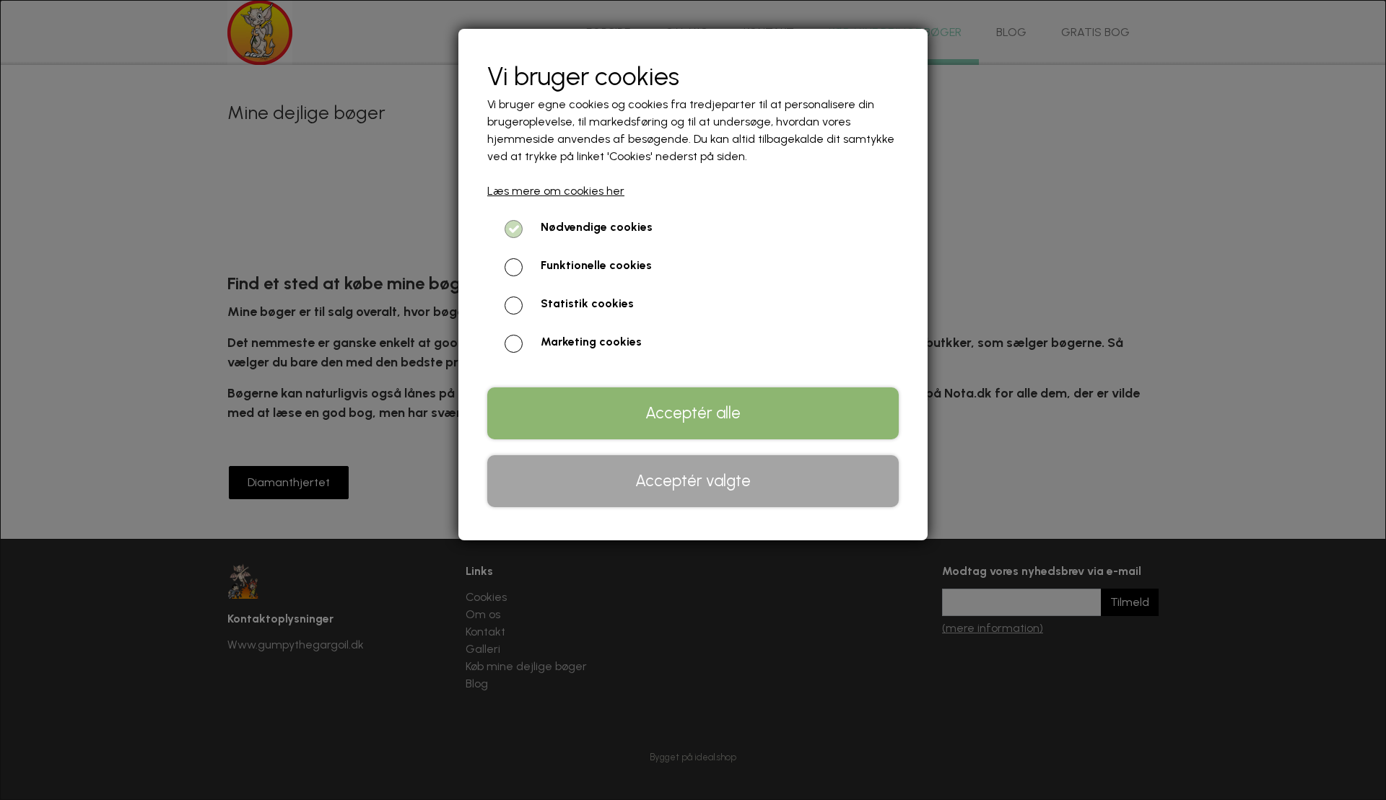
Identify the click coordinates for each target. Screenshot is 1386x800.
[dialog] (693, 400)
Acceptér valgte (693, 481)
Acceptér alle (693, 413)
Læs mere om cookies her (555, 191)
